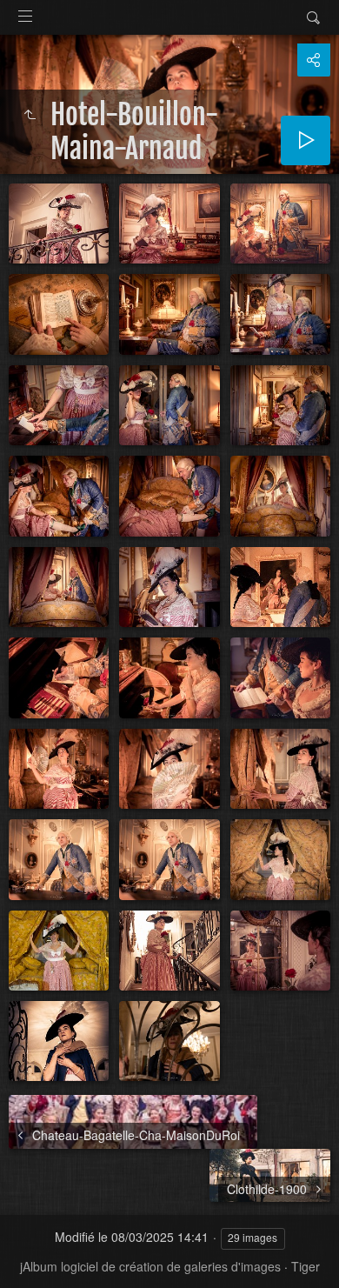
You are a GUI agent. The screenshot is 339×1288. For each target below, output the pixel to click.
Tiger (305, 1266)
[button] (35, 1253)
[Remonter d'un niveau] (29, 114)
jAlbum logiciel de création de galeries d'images (150, 1266)
